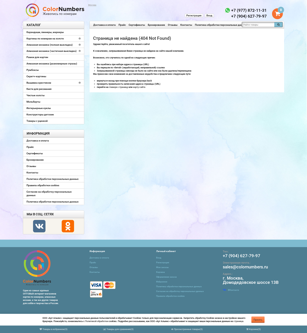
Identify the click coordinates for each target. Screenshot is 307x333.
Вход (209, 15)
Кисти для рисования (39, 89)
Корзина (160, 272)
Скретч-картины (36, 76)
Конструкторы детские (40, 114)
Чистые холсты (35, 95)
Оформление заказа (166, 277)
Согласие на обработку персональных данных (49, 193)
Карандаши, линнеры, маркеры (45, 32)
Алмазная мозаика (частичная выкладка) (51, 51)
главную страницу (119, 87)
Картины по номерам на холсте (45, 38)
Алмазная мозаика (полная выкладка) (49, 44)
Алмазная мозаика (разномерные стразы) (51, 63)
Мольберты (33, 101)
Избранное (161, 281)
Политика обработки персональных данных (221, 24)
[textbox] (258, 24)
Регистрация (193, 15)
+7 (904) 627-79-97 (241, 255)
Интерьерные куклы (38, 108)
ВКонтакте (233, 290)
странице (238, 321)
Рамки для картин (37, 57)
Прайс (122, 24)
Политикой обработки (96, 321)
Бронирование (156, 24)
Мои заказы (162, 267)
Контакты (186, 24)
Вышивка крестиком (38, 82)
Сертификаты (137, 24)
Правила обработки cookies (42, 185)
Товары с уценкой (37, 120)
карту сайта (139, 87)
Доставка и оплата (104, 24)
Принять (258, 319)
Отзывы (172, 24)
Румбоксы (32, 70)
